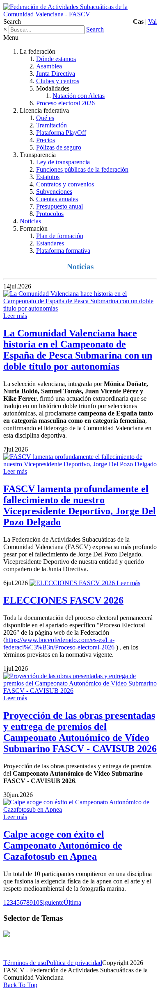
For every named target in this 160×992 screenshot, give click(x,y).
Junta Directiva (55, 73)
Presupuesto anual (59, 206)
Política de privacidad (74, 962)
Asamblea (49, 66)
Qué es (45, 117)
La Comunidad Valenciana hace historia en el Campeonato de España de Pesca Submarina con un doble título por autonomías (77, 350)
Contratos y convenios (65, 184)
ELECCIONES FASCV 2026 (63, 600)
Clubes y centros (57, 80)
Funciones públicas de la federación (82, 169)
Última (72, 902)
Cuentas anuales (57, 198)
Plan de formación (59, 235)
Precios (45, 139)
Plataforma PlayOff (61, 132)
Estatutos (47, 176)
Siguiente (51, 902)
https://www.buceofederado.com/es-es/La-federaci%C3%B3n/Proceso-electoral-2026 (58, 643)
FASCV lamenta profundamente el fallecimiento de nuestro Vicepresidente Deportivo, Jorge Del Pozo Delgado (79, 505)
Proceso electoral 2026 (65, 103)
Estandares (50, 243)
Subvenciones (54, 191)
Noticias (30, 221)
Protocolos (50, 213)
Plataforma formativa (63, 250)
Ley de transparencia (63, 162)
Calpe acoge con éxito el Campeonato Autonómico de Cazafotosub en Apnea (62, 845)
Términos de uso (24, 962)
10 (36, 902)
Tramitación (51, 125)
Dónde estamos (56, 58)
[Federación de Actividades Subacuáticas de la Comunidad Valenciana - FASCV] (80, 14)
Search (95, 29)
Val (152, 21)
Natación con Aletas (79, 95)
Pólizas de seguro (58, 147)
